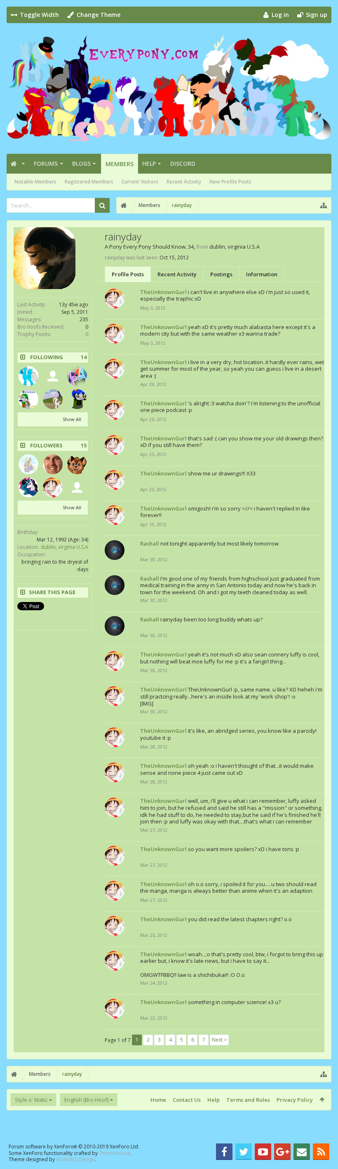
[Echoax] (28, 487)
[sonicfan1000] (53, 399)
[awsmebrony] (53, 376)
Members (120, 164)
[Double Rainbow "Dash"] (77, 376)
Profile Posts (128, 274)
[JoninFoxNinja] (77, 464)
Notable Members (35, 181)
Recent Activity (184, 181)
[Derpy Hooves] (28, 399)
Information (261, 274)
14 (84, 357)
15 (84, 445)
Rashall (149, 543)
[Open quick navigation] (323, 205)
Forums (46, 163)
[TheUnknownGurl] (53, 487)
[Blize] (77, 399)
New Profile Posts (230, 181)
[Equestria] (28, 464)
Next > (219, 1039)
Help (149, 163)
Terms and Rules (248, 1099)
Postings (221, 274)
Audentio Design (75, 1159)
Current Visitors (140, 181)
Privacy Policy (295, 1099)
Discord (182, 163)
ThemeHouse (114, 1153)
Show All (72, 419)
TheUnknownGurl (163, 292)
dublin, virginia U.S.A (64, 546)
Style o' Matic (31, 1099)
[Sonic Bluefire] (28, 376)
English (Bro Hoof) (86, 1099)
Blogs (81, 163)
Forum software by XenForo (74, 1146)
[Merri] (53, 464)
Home (158, 1099)
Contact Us (187, 1099)
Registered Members (89, 181)
